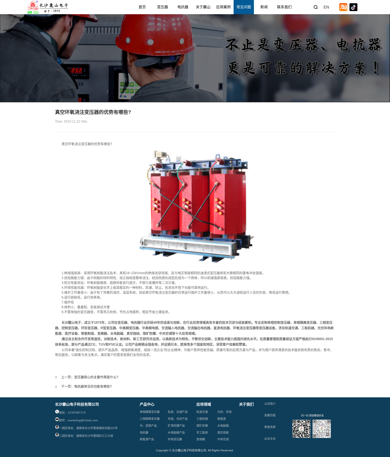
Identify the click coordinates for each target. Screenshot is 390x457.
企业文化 (270, 438)
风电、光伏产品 (178, 418)
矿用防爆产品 (176, 425)
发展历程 (270, 415)
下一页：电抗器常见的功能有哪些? (86, 386)
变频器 (200, 439)
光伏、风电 (224, 411)
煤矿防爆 (202, 425)
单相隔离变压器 (150, 411)
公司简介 (270, 403)
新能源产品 (147, 439)
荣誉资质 (270, 427)
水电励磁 (223, 425)
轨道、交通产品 (178, 411)
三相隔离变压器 (150, 418)
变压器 (162, 7)
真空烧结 (223, 432)
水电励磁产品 (176, 432)
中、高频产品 (148, 425)
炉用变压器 (175, 439)
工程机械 (202, 418)
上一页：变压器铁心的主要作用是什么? (89, 377)
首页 (142, 7)
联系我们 (284, 7)
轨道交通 (202, 411)
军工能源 (202, 432)
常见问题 (243, 7)
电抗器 (182, 7)
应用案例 (223, 7)
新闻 (264, 7)
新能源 (221, 418)
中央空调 (223, 439)
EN (326, 7)
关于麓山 (203, 7)
